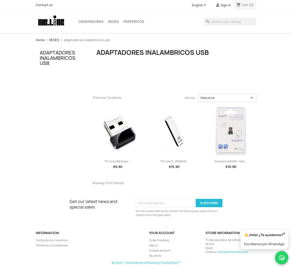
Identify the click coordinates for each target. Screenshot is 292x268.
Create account (160, 250)
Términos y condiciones (52, 245)
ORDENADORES (90, 21)
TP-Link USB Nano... (117, 161)
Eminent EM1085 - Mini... (231, 161)
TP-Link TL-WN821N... (174, 161)
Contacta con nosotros (52, 240)
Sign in (153, 245)
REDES (113, 21)
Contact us (44, 5)
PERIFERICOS (133, 21)
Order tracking (159, 240)
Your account (162, 233)
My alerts (155, 256)
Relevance (227, 97)
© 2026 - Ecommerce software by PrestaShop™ (146, 263)
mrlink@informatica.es (233, 252)
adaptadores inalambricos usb (57, 58)
